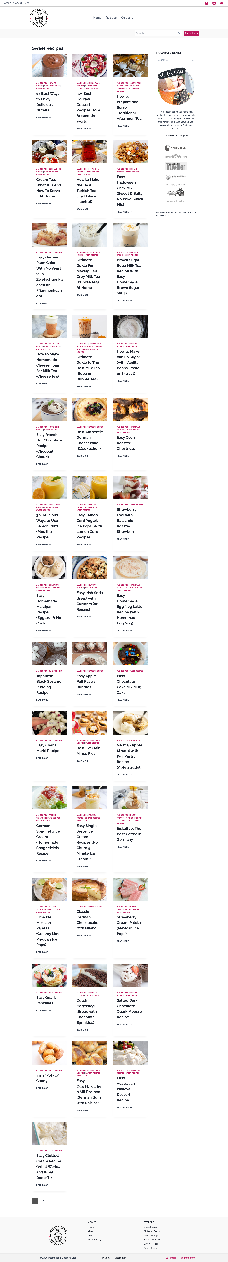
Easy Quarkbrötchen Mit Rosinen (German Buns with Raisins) (89, 1092)
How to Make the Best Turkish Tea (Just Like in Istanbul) (88, 190)
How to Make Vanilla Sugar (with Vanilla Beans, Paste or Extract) (128, 362)
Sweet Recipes (43, 89)
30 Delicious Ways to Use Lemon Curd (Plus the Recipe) (47, 526)
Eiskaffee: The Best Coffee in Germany (129, 834)
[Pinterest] (206, 3)
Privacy (106, 1257)
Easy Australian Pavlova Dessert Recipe (126, 1089)
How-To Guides (132, 86)
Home (97, 17)
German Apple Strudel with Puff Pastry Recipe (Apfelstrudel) (129, 756)
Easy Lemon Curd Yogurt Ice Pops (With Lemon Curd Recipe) (89, 526)
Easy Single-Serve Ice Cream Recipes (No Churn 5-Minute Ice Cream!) (87, 842)
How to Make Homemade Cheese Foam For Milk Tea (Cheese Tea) (48, 365)
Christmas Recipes (152, 1231)
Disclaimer (120, 1257)
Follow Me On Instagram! (176, 136)
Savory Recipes (124, 89)
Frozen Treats (150, 1248)
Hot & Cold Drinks (93, 346)
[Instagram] (214, 3)
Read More (43, 117)
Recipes (111, 17)
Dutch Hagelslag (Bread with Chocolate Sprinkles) (87, 1011)
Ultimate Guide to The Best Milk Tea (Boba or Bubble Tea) (88, 368)
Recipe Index (191, 33)
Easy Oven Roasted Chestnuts (126, 443)
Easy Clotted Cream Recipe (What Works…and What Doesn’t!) (48, 1166)
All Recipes (41, 83)
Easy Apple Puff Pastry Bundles (86, 681)
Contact (17, 3)
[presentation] (49, 65)
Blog (26, 3)
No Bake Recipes (52, 86)
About (7, 3)
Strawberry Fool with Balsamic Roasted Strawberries (128, 520)
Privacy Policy (94, 1239)
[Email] (221, 3)
